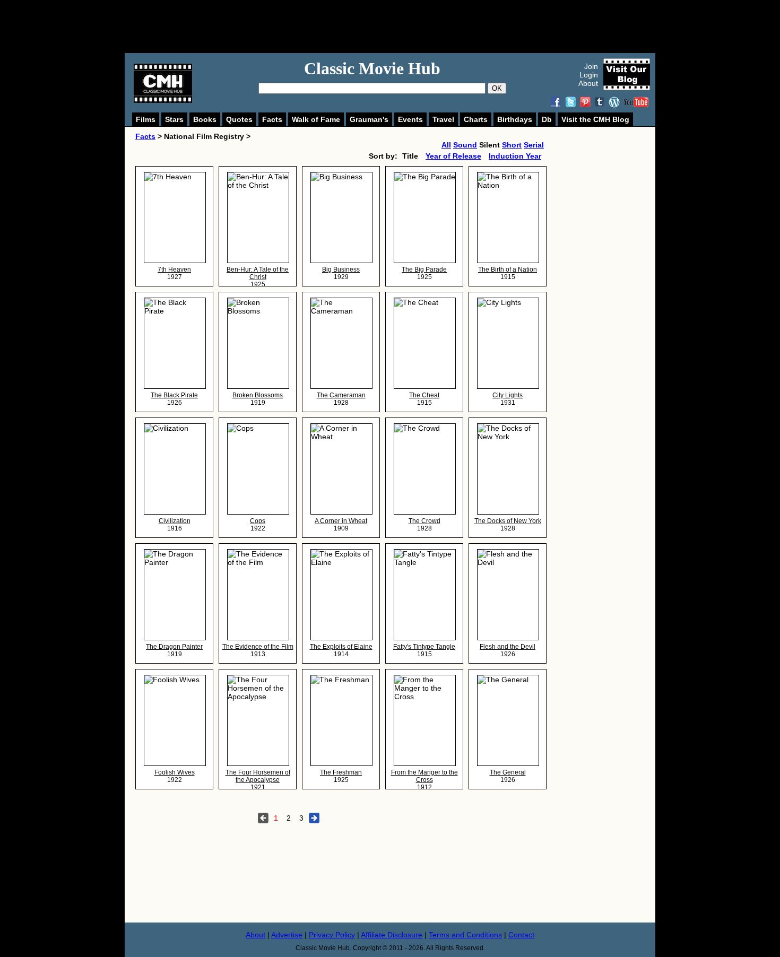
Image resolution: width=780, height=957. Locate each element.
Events (410, 119)
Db (547, 119)
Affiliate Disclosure (391, 934)
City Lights (507, 395)
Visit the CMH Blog (595, 119)
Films (145, 119)
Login (588, 75)
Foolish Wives (174, 772)
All (446, 145)
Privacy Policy (332, 934)
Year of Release (453, 156)
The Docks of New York (507, 521)
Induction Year (515, 156)
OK (497, 88)
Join (591, 66)
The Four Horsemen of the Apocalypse (258, 776)
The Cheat (424, 395)
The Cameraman (341, 395)
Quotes (239, 119)
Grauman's (369, 119)
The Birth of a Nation (507, 269)
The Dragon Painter (174, 646)
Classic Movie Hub (372, 68)
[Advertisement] (402, 26)
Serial (534, 145)
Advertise (286, 934)
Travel (443, 119)
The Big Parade (424, 269)
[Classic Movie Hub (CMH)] (163, 100)
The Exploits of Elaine (341, 646)
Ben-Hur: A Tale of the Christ (258, 273)
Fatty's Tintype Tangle (424, 646)
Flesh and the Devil (507, 646)
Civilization (174, 521)
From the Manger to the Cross (424, 776)
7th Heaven (174, 269)
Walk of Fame (316, 119)
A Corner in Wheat (341, 521)
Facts (272, 119)
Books (204, 119)
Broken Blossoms (257, 395)
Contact (521, 934)
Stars (174, 119)
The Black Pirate (174, 395)
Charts (476, 119)
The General (508, 772)
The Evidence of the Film (257, 646)
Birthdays (514, 119)
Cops (257, 521)
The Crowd (424, 521)
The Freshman (341, 772)
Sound (465, 145)
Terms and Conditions (465, 934)
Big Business (341, 269)
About (588, 83)
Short (512, 145)
